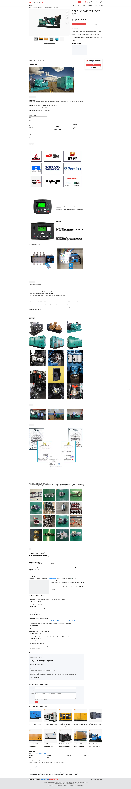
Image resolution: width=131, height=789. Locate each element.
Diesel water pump (68, 755)
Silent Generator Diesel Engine (58, 774)
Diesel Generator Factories (33, 771)
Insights (87, 782)
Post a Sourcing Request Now (57, 701)
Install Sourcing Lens (54, 779)
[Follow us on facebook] (94, 779)
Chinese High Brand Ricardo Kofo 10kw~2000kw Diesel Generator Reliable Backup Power (50, 744)
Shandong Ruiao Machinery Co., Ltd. (80, 14)
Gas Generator (66, 620)
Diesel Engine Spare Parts (59, 620)
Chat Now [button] (95, 24)
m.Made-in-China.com (68, 783)
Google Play (37, 779)
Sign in (101, 2)
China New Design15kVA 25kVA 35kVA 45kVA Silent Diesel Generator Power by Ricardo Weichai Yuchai (50, 724)
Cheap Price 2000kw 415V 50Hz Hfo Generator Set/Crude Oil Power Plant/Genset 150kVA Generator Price (35, 744)
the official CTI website (52, 578)
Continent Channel (77, 782)
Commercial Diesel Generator (65, 766)
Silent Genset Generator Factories (34, 774)
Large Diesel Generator (55, 766)
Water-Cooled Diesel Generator (77, 766)
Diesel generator (31, 755)
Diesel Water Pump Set (50, 620)
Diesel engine (49, 755)
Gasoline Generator (40, 766)
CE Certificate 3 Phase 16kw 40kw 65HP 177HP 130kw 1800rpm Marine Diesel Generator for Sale (65, 744)
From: (33, 687)
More (29, 776)
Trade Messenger (45, 779)
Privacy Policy (81, 785)
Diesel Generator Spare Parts (77, 620)
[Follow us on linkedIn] (101, 779)
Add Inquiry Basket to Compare (49, 43)
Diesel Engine (38, 620)
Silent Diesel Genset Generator (47, 774)
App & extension (89, 5)
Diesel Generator (55, 7)
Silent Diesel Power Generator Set (86, 771)
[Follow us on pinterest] (100, 779)
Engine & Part (47, 766)
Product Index (83, 782)
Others (48, 757)
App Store (31, 779)
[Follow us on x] (95, 779)
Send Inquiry (79, 24)
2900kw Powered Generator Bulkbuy (71, 774)
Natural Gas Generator (33, 621)
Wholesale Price (71, 782)
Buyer (79, 5)
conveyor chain (31, 757)
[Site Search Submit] (79, 2)
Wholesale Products (65, 782)
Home (30, 7)
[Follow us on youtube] (98, 779)
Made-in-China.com (61, 783)
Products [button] (45, 2)
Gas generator (86, 755)
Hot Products (45, 782)
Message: (32, 693)
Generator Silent (64, 771)
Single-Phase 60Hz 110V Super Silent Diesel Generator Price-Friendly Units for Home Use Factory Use (80, 744)
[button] (91, 2)
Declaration (76, 785)
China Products (50, 782)
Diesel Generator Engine (43, 771)
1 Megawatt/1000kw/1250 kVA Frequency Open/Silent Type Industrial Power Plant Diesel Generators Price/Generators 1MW (95, 724)
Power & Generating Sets (48, 7)
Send (36, 701)
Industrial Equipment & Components (37, 7)
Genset (70, 620)
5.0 (90, 61)
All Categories (32, 5)
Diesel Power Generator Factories (55, 771)
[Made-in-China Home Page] (34, 2)
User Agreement (71, 785)
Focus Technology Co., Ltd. (58, 785)
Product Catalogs (43, 753)
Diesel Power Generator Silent (74, 771)
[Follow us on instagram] (97, 779)
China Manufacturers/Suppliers (57, 782)
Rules (102, 5)
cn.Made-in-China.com (75, 783)
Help (84, 5)
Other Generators (32, 766)
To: (33, 690)
